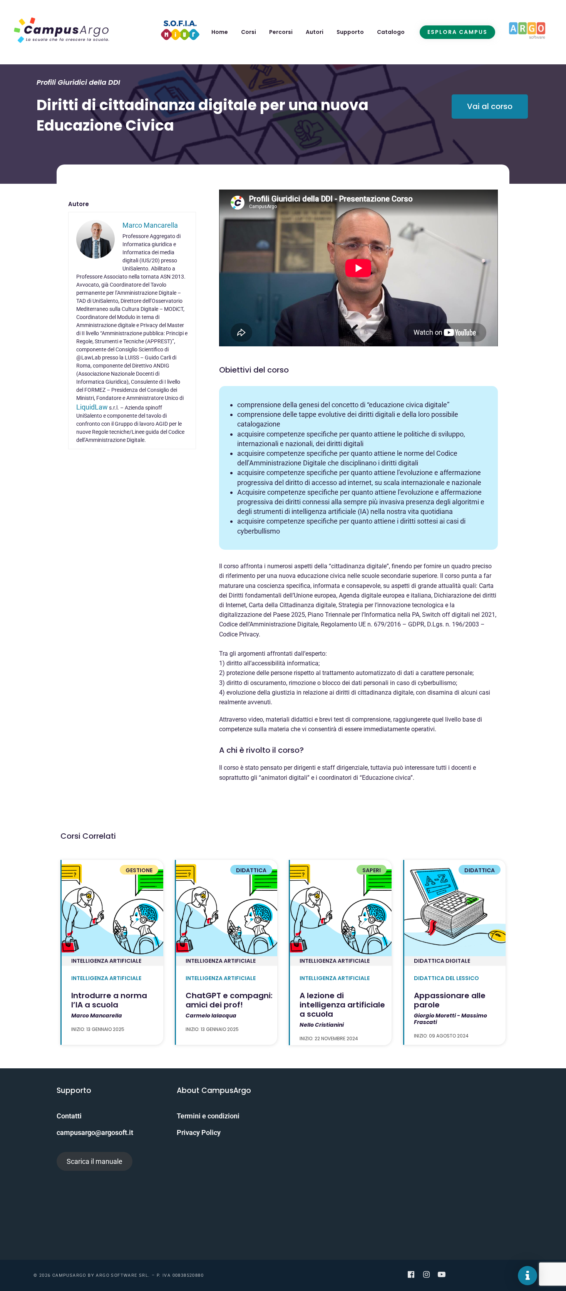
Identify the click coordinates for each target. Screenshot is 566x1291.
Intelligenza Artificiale (106, 961)
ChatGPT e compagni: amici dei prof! (229, 1000)
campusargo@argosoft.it (95, 1132)
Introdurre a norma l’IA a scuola (109, 1000)
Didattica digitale (442, 961)
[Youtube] (441, 1274)
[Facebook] (411, 1274)
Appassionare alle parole (450, 1000)
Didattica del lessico (446, 978)
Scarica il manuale (94, 1161)
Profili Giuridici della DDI (78, 82)
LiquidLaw (92, 407)
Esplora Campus (457, 32)
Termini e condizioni (208, 1116)
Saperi (371, 870)
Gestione (139, 870)
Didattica (251, 870)
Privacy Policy (199, 1132)
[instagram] (426, 1274)
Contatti (69, 1116)
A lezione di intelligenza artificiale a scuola (342, 1004)
